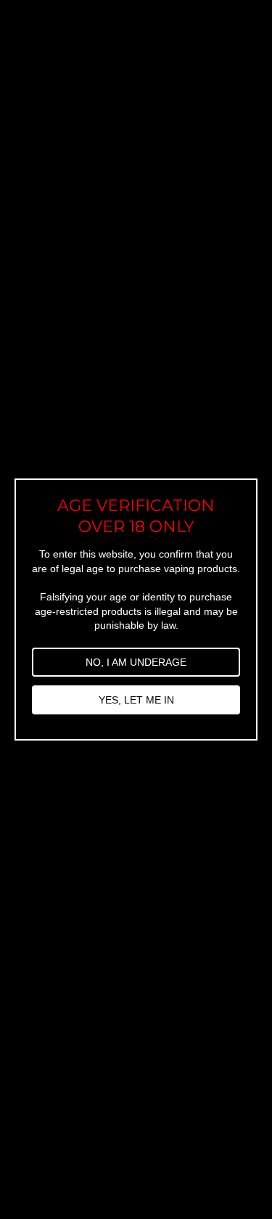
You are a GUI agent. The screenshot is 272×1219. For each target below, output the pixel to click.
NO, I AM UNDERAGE (136, 662)
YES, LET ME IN (136, 700)
